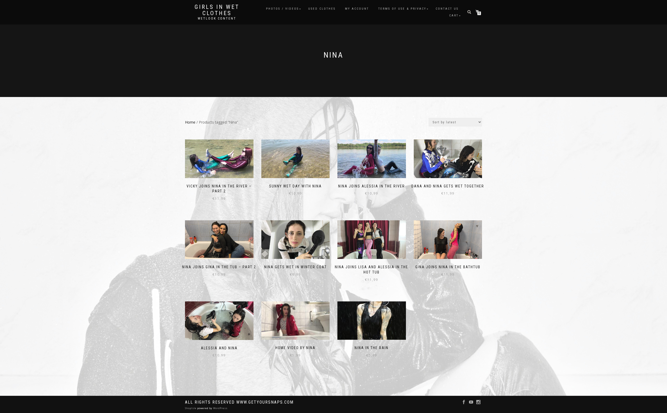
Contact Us (447, 8)
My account (357, 8)
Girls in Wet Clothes (217, 10)
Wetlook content (217, 18)
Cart (454, 15)
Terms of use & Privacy (402, 8)
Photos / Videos (282, 8)
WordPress (219, 408)
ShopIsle (191, 408)
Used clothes (322, 8)
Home (190, 122)
